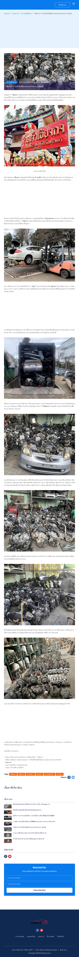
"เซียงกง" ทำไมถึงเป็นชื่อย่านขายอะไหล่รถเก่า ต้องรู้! (29, 827)
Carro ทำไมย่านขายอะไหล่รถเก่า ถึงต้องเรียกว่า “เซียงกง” (24, 757)
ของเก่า (39, 774)
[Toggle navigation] (74, 4)
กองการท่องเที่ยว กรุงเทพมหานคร (16, 765)
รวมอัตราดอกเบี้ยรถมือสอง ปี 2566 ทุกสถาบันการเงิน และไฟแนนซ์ (34, 821)
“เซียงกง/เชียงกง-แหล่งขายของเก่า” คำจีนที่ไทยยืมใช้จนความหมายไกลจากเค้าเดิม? (33, 760)
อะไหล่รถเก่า (49, 774)
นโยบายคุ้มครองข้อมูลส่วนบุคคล (46, 950)
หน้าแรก (7, 14)
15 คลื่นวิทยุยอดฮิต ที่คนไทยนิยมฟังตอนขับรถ (27, 810)
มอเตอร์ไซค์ (31, 936)
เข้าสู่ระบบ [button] (62, 5)
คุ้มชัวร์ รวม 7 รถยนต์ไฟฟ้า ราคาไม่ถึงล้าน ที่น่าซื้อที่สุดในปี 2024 (33, 816)
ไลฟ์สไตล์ (60, 936)
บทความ (16, 14)
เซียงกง (13, 774)
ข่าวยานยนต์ (20, 936)
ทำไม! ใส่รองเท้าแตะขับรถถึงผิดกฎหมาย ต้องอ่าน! (28, 839)
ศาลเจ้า (59, 774)
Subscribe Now (39, 890)
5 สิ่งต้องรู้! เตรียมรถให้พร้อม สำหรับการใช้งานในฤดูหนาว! (31, 804)
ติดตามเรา (63, 950)
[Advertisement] (39, 30)
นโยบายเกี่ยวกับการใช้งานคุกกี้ (22, 950)
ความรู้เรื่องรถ (26, 14)
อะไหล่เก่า (30, 774)
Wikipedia (8, 762)
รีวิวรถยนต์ (50, 936)
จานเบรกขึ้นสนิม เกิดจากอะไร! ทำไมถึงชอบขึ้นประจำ (30, 833)
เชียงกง (21, 774)
